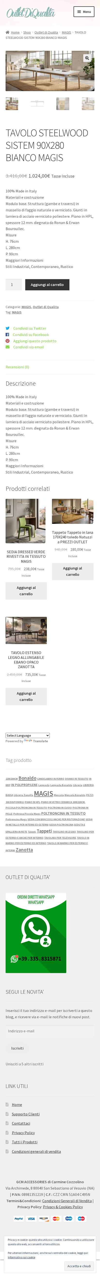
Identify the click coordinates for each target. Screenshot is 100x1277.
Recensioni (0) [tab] (17, 366)
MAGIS (66, 32)
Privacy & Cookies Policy (63, 1206)
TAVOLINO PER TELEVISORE (60, 837)
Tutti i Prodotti (24, 1141)
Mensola (59, 795)
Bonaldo (27, 778)
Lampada (44, 785)
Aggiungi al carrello (47, 284)
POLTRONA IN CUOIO (60, 807)
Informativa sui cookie (21, 1257)
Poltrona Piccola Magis (27, 813)
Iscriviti (17, 1048)
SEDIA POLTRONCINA (61, 824)
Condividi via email (28, 347)
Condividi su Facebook (31, 334)
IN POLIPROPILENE (24, 785)
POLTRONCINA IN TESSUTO (63, 813)
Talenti (32, 831)
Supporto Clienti (26, 1114)
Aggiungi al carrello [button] (26, 590)
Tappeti (44, 831)
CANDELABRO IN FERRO (50, 778)
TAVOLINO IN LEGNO (64, 831)
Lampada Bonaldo (61, 785)
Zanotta (24, 849)
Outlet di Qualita (46, 32)
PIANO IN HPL (32, 802)
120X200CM (12, 778)
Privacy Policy (23, 1132)
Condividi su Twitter (29, 328)
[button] (87, 58)
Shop (27, 32)
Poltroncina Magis (16, 819)
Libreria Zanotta (23, 795)
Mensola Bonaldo (75, 795)
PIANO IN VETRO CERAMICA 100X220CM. (63, 802)
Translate (40, 741)
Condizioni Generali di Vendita (67, 1200)
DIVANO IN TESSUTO (76, 778)
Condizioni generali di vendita (36, 1151)
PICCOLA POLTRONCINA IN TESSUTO (26, 807)
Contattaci (21, 1123)
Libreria (77, 785)
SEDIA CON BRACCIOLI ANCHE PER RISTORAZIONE (56, 819)
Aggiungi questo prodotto (35, 340)
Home (15, 32)
